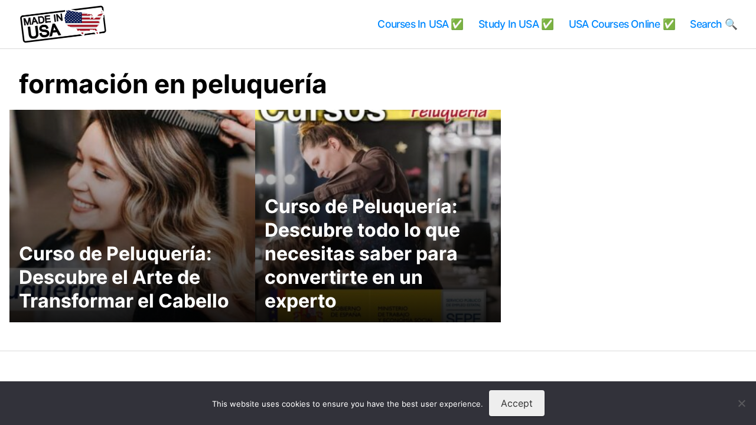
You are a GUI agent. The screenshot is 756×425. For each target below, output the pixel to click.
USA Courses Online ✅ (622, 24)
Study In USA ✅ (515, 24)
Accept (517, 403)
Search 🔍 (713, 24)
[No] (741, 403)
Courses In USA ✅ (420, 24)
